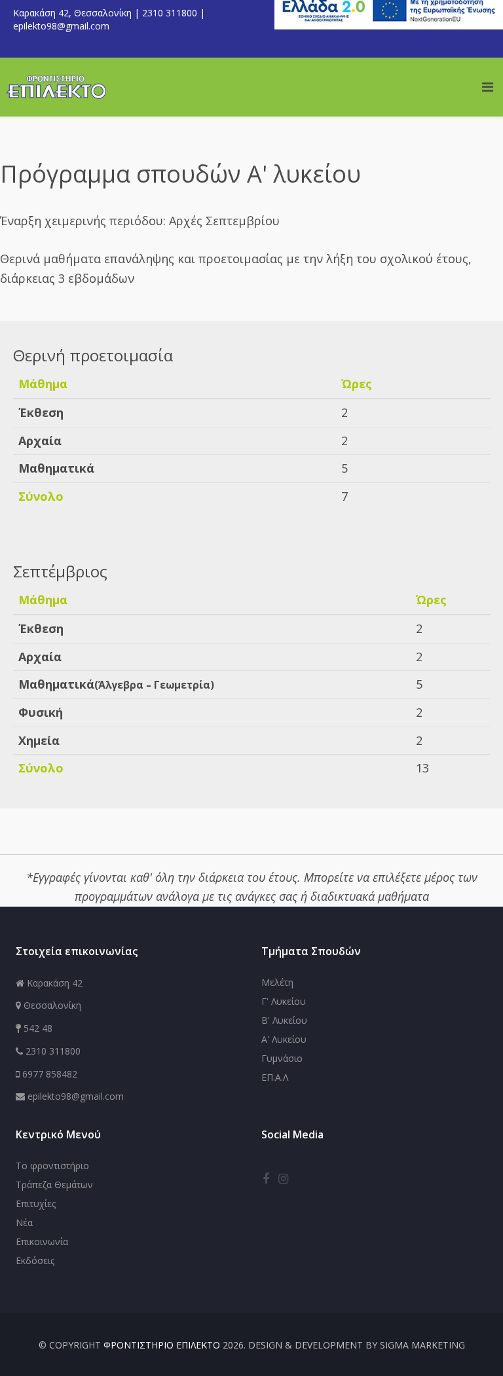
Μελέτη (277, 982)
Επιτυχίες (36, 1203)
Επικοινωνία (42, 1241)
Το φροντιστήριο (52, 1165)
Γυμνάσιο (282, 1058)
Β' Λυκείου (284, 1020)
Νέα (24, 1222)
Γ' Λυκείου (283, 1001)
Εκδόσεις (35, 1260)
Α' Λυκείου (284, 1039)
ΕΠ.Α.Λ (274, 1077)
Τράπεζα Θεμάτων (54, 1184)
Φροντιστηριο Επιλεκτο (161, 1345)
